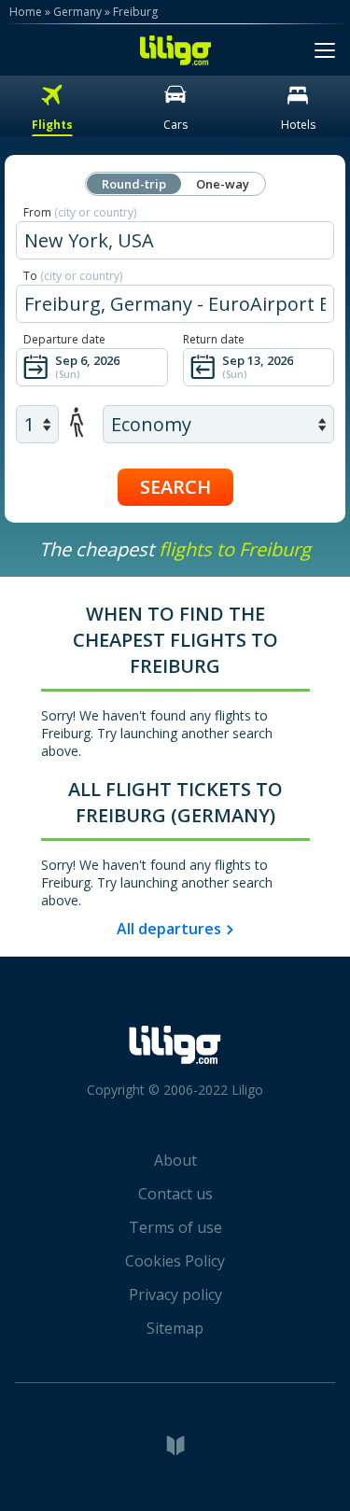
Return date (214, 339)
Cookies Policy (175, 1261)
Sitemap (175, 1328)
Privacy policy (175, 1294)
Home (25, 12)
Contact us (175, 1193)
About (175, 1160)
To (72, 276)
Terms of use (175, 1227)
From (79, 212)
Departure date (64, 339)
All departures (169, 928)
